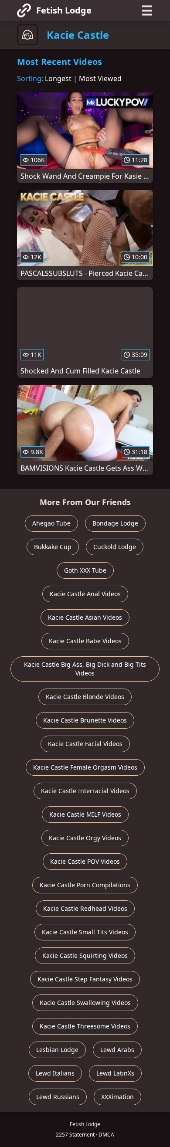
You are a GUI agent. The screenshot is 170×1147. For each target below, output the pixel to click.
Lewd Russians (57, 1097)
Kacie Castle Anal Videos (85, 594)
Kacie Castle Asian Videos (85, 617)
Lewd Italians (55, 1073)
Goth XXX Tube (85, 570)
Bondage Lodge (115, 523)
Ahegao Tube (51, 523)
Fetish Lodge (64, 10)
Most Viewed (100, 78)
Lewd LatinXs (115, 1073)
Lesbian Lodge (57, 1049)
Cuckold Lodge (114, 547)
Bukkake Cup (52, 547)
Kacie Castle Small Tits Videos (85, 932)
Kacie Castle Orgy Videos (85, 838)
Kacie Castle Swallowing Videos (85, 1002)
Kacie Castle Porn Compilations (85, 885)
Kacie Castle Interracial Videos (85, 791)
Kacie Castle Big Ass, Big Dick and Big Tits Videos (85, 668)
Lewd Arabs (117, 1049)
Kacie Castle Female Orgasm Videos (85, 767)
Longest (58, 78)
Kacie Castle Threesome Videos (85, 1026)
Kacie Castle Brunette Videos (85, 720)
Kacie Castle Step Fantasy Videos (85, 979)
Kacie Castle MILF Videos (85, 814)
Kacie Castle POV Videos (85, 861)
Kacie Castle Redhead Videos (85, 908)
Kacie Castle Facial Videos (85, 744)
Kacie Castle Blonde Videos (85, 696)
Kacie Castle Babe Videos (85, 641)
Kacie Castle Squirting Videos (85, 955)
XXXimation (117, 1097)
